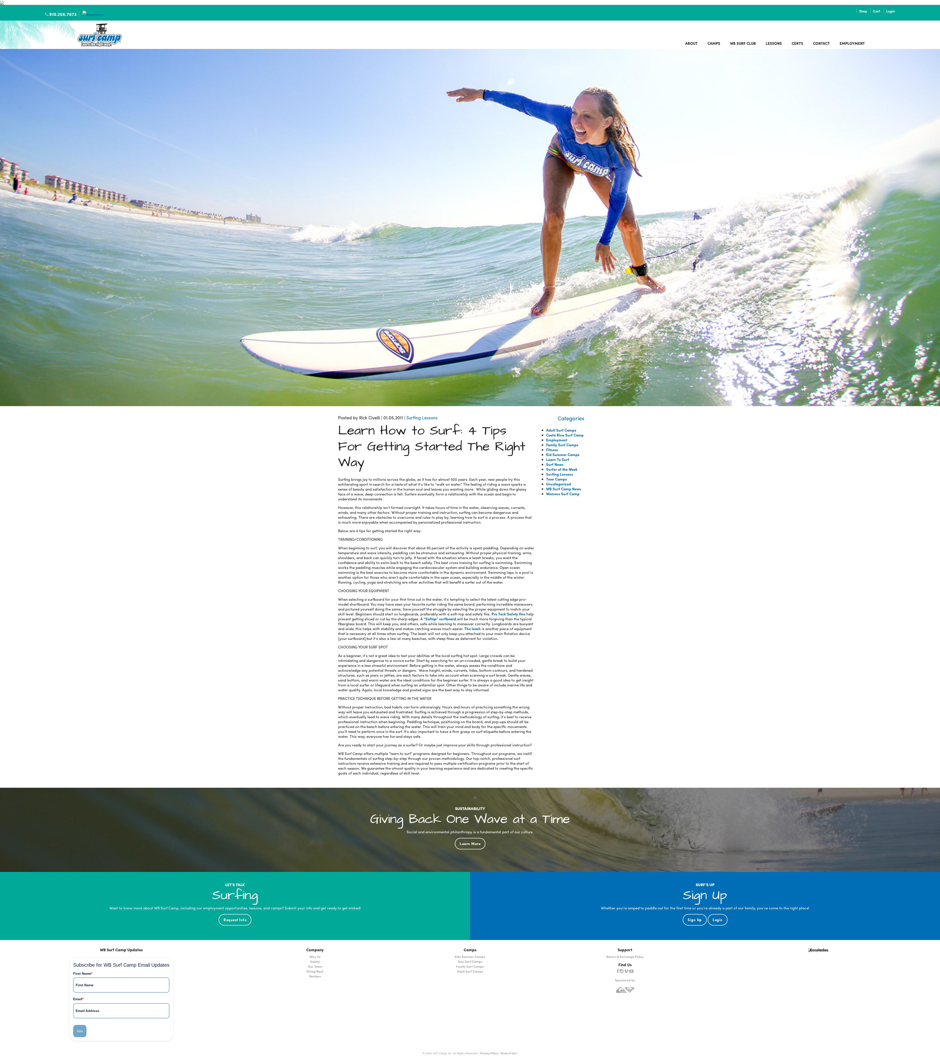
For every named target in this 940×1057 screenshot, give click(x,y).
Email (78, 999)
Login (890, 11)
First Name (82, 973)
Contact (821, 43)
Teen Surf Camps (470, 961)
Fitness (552, 449)
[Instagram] (621, 971)
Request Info (235, 919)
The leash (472, 628)
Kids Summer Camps (470, 956)
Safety (315, 961)
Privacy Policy (489, 1053)
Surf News (554, 464)
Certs (797, 43)
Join (80, 1031)
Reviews (315, 976)
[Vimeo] (626, 971)
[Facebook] (617, 971)
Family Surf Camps (562, 444)
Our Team (315, 966)
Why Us (314, 956)
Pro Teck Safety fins (508, 614)
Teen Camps (556, 479)
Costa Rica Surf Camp (565, 435)
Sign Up (695, 919)
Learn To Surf (557, 459)
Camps (713, 43)
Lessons (774, 43)
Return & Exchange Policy (625, 956)
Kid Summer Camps (562, 454)
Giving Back (315, 971)
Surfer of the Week (561, 469)
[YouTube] (631, 971)
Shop (863, 11)
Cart (876, 11)
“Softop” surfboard (440, 619)
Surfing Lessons (421, 417)
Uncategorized (558, 484)
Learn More (470, 843)
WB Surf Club (743, 43)
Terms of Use (508, 1053)
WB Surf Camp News (563, 489)
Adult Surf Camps (561, 430)
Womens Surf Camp (562, 493)
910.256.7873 (63, 14)
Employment (852, 43)
